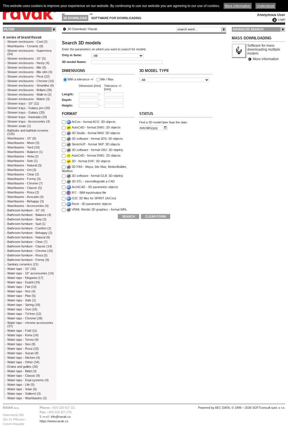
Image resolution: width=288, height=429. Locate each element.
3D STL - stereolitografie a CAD (93, 181)
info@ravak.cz (61, 416)
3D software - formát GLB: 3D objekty (97, 175)
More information (266, 59)
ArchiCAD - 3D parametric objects (95, 187)
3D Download (75, 18)
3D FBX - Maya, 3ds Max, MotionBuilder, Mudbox (94, 169)
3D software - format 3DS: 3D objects (97, 138)
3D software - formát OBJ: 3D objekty (97, 150)
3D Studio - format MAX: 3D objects (96, 133)
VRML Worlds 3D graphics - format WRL (99, 209)
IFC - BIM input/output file (89, 192)
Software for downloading (116, 18)
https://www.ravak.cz (54, 421)
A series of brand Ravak (22, 37)
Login (281, 19)
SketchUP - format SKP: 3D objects (96, 144)
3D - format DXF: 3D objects (91, 161)
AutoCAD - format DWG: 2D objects (96, 155)
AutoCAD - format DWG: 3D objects (96, 127)
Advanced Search (248, 29)
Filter (9, 29)
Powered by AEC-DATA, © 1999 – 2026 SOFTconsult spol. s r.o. (241, 407)
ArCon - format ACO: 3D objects (94, 121)
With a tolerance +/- (81, 79)
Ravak (92, 29)
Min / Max (107, 79)
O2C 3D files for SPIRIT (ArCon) (94, 198)
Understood (265, 6)
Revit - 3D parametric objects (92, 204)
